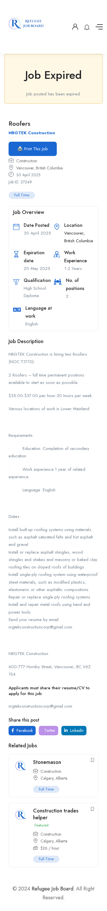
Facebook (24, 730)
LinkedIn (76, 730)
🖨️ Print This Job (32, 149)
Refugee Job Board (52, 888)
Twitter (49, 730)
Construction (26, 161)
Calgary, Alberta (54, 778)
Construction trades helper (55, 814)
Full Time (21, 195)
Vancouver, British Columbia (39, 168)
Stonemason (47, 762)
